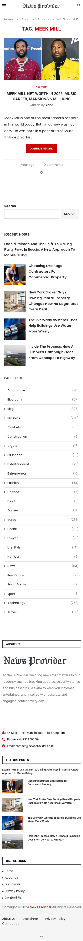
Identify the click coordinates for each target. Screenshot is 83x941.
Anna (49, 105)
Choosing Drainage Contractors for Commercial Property (48, 271)
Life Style (43, 548)
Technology (43, 603)
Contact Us (10, 923)
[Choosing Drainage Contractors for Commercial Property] (12, 786)
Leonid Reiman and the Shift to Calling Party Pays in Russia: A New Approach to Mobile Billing (39, 250)
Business (43, 418)
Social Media (43, 584)
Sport (43, 594)
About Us (8, 919)
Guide (43, 520)
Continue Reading (41, 148)
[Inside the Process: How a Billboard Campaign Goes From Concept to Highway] (12, 841)
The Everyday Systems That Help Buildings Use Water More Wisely (53, 326)
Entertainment (43, 464)
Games (43, 510)
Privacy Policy (55, 919)
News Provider (40, 907)
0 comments (53, 165)
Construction (43, 437)
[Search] (79, 6)
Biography (43, 400)
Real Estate (43, 575)
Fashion (43, 483)
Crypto (43, 446)
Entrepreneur (43, 474)
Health (43, 529)
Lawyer (43, 538)
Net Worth (43, 557)
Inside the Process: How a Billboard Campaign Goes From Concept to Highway (52, 352)
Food (43, 501)
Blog (43, 409)
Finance (43, 492)
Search (10, 206)
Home (8, 19)
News (43, 566)
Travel (43, 612)
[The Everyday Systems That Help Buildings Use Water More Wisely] (12, 823)
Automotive (43, 390)
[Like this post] (41, 172)
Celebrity (43, 427)
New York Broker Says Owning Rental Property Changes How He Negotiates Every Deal (54, 801)
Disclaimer (30, 919)
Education (43, 455)
